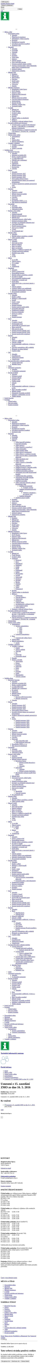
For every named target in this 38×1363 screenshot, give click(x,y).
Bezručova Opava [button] (20, 761)
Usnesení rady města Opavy (23, 638)
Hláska (14, 265)
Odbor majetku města (18, 238)
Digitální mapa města (18, 253)
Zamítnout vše (15, 1361)
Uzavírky (14, 197)
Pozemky (18, 671)
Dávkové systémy (17, 313)
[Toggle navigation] (16, 29)
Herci (17, 562)
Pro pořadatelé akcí (17, 231)
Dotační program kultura (19, 226)
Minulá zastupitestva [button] (18, 641)
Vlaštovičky (15, 82)
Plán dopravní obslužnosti (19, 202)
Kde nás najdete (12, 403)
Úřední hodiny (12, 401)
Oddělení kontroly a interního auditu (26, 467)
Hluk (13, 384)
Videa (13, 254)
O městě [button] (10, 108)
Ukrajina (14, 168)
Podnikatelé (18, 570)
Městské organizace (10, 1020)
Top (29, 1336)
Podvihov (14, 79)
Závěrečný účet (16, 45)
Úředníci (18, 584)
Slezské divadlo (16, 103)
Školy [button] (13, 911)
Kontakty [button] (7, 400)
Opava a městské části (25, 953)
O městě (6, 1022)
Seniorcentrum (16, 101)
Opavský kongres (20, 793)
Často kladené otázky (21, 606)
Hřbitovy (14, 119)
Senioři (14, 300)
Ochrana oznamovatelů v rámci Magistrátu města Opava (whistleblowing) (24, 66)
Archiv (14, 187)
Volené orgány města (10, 1027)
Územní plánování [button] (17, 946)
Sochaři (17, 575)
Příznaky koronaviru (21, 698)
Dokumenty (18, 968)
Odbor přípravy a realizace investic (25, 454)
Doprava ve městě (17, 192)
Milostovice (15, 76)
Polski (12, 3)
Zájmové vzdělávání (18, 340)
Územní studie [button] (19, 951)
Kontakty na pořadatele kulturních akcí (23, 222)
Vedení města (16, 140)
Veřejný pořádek (20, 649)
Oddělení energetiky (21, 481)
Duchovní (18, 560)
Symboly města (16, 113)
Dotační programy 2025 (19, 177)
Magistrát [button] (11, 47)
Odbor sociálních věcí (21, 459)
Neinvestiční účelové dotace (20, 178)
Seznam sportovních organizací (21, 334)
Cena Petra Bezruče (17, 224)
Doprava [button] (10, 189)
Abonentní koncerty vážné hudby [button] (21, 778)
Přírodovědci (19, 573)
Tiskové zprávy (16, 261)
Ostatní (17, 648)
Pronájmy (18, 665)
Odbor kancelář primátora (22, 442)
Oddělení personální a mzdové (24, 471)
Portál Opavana (8, 398)
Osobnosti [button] (15, 558)
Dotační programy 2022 (22, 724)
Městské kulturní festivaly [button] (19, 759)
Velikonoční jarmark (18, 357)
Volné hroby (19, 599)
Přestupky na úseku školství (20, 349)
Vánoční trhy (15, 359)
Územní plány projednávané (23, 958)
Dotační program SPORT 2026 (21, 332)
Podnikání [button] (11, 268)
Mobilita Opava (16, 364)
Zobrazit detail (25, 1361)
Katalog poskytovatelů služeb (20, 307)
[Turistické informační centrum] (5, 20)
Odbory (14, 54)
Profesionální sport (17, 324)
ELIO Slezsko (16, 91)
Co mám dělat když (17, 158)
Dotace (17, 663)
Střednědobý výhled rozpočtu (20, 38)
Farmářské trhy (16, 356)
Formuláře (15, 50)
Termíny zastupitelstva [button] (21, 626)
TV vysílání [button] (15, 827)
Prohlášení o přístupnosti (20, 1336)
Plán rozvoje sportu (17, 329)
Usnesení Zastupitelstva (22, 634)
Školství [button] (10, 335)
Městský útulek (16, 391)
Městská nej (15, 109)
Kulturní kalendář (17, 214)
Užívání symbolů (20, 676)
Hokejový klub (16, 92)
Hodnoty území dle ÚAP (26, 950)
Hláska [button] (14, 830)
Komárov (14, 74)
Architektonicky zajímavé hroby (24, 604)
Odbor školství (19, 460)
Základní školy (19, 914)
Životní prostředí (9, 1333)
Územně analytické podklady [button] (23, 948)
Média (6, 1317)
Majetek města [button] (12, 232)
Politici (17, 572)
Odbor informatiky (20, 449)
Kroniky (14, 116)
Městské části (8, 1019)
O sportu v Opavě (17, 322)
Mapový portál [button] (12, 239)
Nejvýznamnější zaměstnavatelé (21, 278)
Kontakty (14, 55)
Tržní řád (18, 651)
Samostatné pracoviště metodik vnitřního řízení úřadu (24, 478)
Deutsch (8, 3)
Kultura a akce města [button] (14, 211)
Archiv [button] (14, 719)
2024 (20, 629)
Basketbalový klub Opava (19, 89)
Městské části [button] (12, 72)
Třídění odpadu (16, 396)
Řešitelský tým (19, 970)
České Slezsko (16, 111)
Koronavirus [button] (15, 695)
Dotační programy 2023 (22, 725)
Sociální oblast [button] (12, 293)
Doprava (7, 1309)
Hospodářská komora (18, 273)
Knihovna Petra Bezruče (19, 94)
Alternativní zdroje (17, 209)
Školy (13, 339)
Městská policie (16, 165)
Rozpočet (14, 40)
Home (2, 1336)
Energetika (7, 1311)
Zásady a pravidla (17, 148)
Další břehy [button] (18, 767)
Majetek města (8, 1314)
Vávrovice (15, 84)
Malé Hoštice (16, 77)
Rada (13, 138)
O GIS (14, 256)
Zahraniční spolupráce (10, 1331)
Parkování (15, 199)
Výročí (14, 229)
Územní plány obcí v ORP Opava (25, 956)
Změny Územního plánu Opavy (24, 960)
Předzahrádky (19, 675)
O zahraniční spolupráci (19, 371)
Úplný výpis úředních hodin (9, 1278)
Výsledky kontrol (28, 487)
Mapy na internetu (17, 248)
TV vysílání (15, 263)
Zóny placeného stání (21, 740)
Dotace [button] (10, 170)
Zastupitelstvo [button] (16, 624)
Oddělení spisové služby (22, 498)
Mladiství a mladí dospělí (19, 298)
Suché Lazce (15, 81)
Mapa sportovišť (16, 327)
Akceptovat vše (5, 1361)
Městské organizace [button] (14, 87)
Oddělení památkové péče (23, 469)
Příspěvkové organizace (19, 37)
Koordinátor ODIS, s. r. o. (19, 200)
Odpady (14, 383)
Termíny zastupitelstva (18, 1030)
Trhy (5, 1326)
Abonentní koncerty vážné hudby (21, 219)
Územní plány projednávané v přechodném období (24, 962)
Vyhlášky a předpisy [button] (14, 143)
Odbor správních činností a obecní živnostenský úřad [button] (25, 483)
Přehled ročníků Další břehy (27, 771)
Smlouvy (14, 59)
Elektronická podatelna (18, 71)
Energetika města (17, 207)
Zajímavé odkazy (17, 69)
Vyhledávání (15, 266)
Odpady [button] (14, 988)
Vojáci (17, 587)
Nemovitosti (19, 661)
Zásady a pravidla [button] (17, 660)
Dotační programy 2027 (19, 173)
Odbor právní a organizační (23, 452)
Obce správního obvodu (19, 62)
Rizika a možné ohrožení (19, 157)
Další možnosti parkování (22, 742)
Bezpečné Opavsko (10, 1306)
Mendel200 (18, 791)
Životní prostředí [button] (13, 373)
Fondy (17, 673)
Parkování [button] (15, 739)
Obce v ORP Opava (25, 955)
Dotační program (17, 317)
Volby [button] (10, 366)
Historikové (18, 563)
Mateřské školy (19, 913)
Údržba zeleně (16, 381)
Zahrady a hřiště (16, 342)
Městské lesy (15, 96)
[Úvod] (8, 29)
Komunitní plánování (18, 308)
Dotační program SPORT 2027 (21, 330)
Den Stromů (19, 926)
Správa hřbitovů (20, 607)
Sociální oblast (8, 1321)
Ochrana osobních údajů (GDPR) (21, 64)
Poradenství (15, 303)
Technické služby (17, 106)
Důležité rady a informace (19, 160)
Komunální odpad (20, 656)
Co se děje (15, 259)
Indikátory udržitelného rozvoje (21, 394)
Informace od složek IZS (19, 155)
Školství (6, 1324)
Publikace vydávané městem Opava (22, 121)
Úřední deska (12, 133)
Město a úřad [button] (8, 32)
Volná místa (15, 57)
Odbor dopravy (19, 445)
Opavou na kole (16, 195)
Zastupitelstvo (16, 136)
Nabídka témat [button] (8, 150)
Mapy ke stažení (16, 246)
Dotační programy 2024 (22, 727)
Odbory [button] (14, 440)
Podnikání (7, 1319)
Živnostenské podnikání (19, 292)
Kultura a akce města (10, 1312)
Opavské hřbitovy (20, 597)
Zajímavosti (18, 595)
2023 (20, 627)
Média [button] (10, 258)
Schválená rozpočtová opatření (21, 44)
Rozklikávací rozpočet (18, 42)
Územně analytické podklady (20, 251)
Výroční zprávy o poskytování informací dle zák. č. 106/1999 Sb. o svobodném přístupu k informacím (23, 126)
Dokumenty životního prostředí (21, 393)
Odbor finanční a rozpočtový (23, 447)
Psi (16, 653)
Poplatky (14, 146)
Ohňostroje (15, 163)
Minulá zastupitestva (18, 141)
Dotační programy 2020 (22, 720)
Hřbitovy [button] (14, 594)
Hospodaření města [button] (13, 33)
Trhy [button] (9, 352)
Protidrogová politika (18, 310)
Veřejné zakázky (16, 60)
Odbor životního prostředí (23, 465)
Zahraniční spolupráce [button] (14, 367)
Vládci (17, 585)
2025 (20, 631)
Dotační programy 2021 (22, 722)
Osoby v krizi (16, 302)
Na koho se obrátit (17, 276)
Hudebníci (18, 565)
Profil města (15, 281)
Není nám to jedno (17, 243)
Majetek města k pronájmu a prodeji (22, 236)
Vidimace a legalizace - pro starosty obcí (29, 493)
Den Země (18, 924)
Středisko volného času (18, 104)
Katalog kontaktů (13, 405)
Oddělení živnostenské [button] (25, 486)
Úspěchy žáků (16, 351)
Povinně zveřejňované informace (14, 1024)
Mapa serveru (9, 1336)
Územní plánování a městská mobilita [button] (19, 361)
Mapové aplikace (17, 244)
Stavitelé (17, 580)
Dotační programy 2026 (19, 175)
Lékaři (17, 567)
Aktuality (14, 35)
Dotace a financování (18, 271)
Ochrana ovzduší (17, 376)
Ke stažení (15, 162)
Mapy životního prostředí (19, 389)
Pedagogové (19, 589)
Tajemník (14, 52)
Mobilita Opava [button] (16, 965)
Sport (6, 1322)
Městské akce (16, 217)
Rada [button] (13, 636)
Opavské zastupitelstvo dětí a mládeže (23, 347)
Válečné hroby (19, 602)
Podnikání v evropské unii (19, 280)
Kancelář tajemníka (21, 444)
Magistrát (7, 1017)
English (3, 3)
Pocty (17, 670)
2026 (20, 633)
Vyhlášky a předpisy (10, 1039)
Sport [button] (9, 319)
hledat (2, 7)
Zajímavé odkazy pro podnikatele (21, 288)
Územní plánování (17, 362)
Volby (6, 1329)
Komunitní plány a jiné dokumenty (25, 881)
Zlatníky (14, 86)
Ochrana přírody (16, 378)
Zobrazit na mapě (6, 1168)
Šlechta (17, 582)
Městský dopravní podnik (19, 98)
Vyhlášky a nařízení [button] (17, 646)
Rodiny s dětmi (16, 297)
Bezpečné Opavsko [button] (13, 151)
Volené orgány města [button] (14, 135)
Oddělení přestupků (25, 496)
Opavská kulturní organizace (20, 99)
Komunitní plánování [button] (18, 875)
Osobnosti (15, 114)
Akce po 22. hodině (17, 227)
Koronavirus (15, 167)
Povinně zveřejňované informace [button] (17, 123)
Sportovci (18, 579)
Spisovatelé (18, 577)
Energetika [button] (11, 204)
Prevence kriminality (18, 312)
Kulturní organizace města (19, 221)
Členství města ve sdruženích (20, 118)
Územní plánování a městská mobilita (15, 1328)
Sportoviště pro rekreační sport (21, 325)
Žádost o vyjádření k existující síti (21, 249)
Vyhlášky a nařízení (17, 145)
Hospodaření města (10, 1015)
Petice (17, 668)
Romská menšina (17, 305)
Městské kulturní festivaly (19, 216)
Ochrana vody (16, 379)
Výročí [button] (14, 789)
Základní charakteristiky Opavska (21, 290)
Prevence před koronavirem (23, 697)
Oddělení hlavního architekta (23, 476)
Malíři (17, 568)
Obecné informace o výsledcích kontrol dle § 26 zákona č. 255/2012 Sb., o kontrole (24, 130)
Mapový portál (8, 1316)
